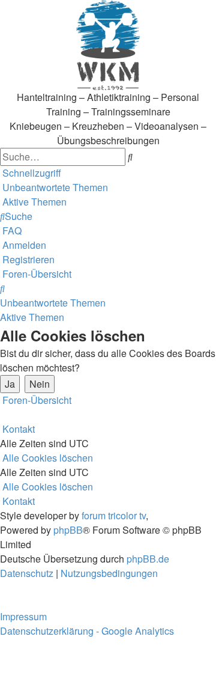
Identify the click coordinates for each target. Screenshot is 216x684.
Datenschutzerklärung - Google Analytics (87, 631)
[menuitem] (54, 187)
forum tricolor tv (114, 515)
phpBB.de (148, 559)
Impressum (23, 616)
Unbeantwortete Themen (53, 303)
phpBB (68, 530)
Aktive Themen (32, 317)
